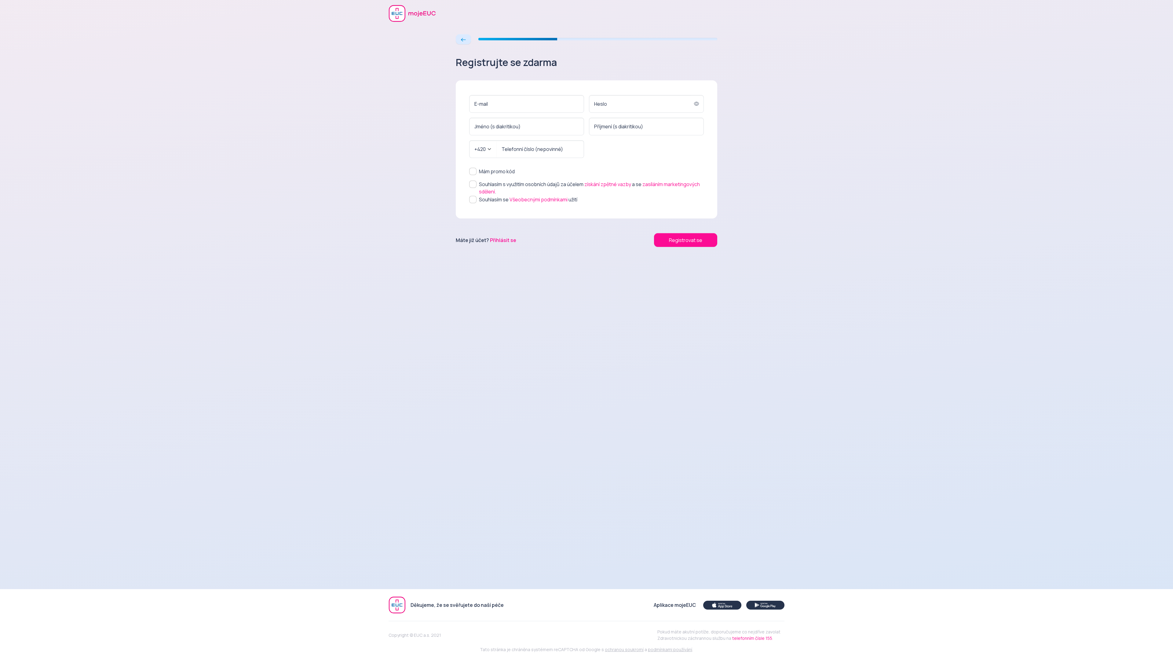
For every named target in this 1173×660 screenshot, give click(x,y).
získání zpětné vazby (607, 184)
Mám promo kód (497, 171)
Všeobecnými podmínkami (539, 199)
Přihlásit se (503, 240)
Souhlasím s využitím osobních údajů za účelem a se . (589, 188)
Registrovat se (685, 240)
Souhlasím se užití (528, 199)
